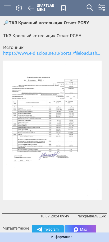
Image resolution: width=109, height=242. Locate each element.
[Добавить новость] (63, 8)
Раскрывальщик (91, 216)
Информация (61, 237)
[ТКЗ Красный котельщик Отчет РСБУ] (52, 130)
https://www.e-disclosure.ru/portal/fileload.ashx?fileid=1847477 (52, 53)
